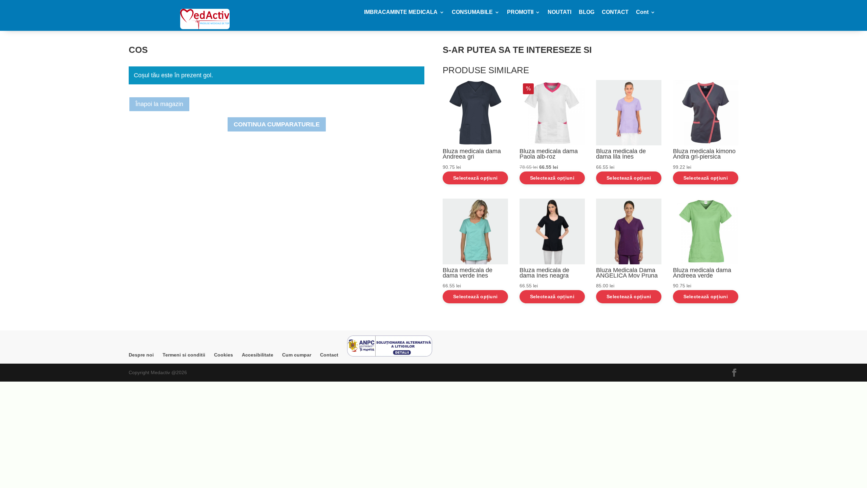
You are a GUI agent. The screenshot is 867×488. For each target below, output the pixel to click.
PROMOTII (520, 12)
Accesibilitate (257, 355)
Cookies (223, 355)
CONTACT (615, 12)
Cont (642, 12)
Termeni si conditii (184, 355)
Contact (329, 355)
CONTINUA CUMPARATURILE (277, 124)
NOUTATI (559, 12)
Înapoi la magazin (159, 104)
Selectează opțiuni (475, 178)
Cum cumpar (296, 355)
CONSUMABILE (472, 12)
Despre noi (141, 355)
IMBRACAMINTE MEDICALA (401, 12)
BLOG (586, 12)
